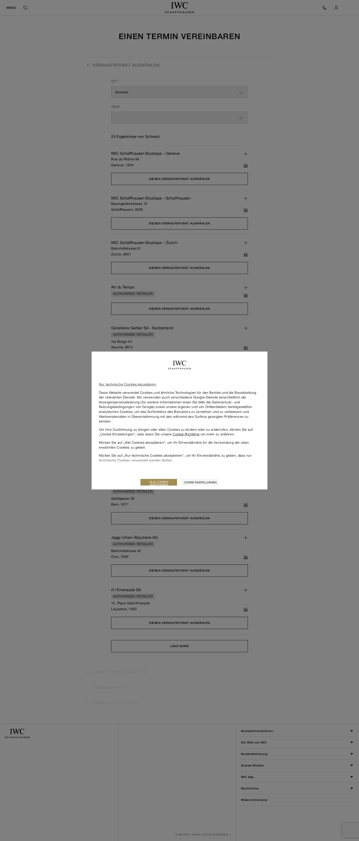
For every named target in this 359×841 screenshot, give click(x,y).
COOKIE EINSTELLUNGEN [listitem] (200, 482)
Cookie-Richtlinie (186, 434)
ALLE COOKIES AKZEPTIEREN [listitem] (158, 483)
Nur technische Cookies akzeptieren (127, 384)
